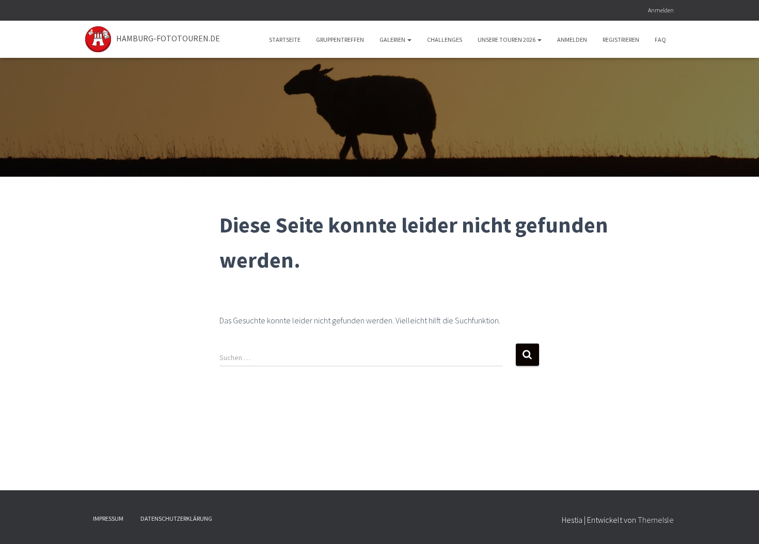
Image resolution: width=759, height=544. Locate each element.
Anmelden (661, 10)
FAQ (660, 39)
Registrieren (621, 39)
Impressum (108, 518)
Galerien (393, 39)
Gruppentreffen (340, 39)
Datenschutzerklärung (176, 518)
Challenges (444, 39)
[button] (409, 39)
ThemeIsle (656, 520)
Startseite (285, 39)
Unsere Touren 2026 (507, 39)
